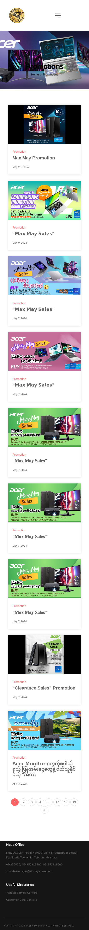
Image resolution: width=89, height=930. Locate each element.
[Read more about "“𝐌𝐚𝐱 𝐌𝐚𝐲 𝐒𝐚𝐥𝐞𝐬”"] (44, 427)
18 (65, 802)
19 (74, 802)
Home (35, 74)
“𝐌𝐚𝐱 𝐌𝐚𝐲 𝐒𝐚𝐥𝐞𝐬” (29, 460)
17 (57, 802)
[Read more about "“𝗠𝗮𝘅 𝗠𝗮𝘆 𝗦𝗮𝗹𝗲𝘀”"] (44, 200)
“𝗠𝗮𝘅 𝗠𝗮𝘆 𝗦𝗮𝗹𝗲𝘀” (33, 233)
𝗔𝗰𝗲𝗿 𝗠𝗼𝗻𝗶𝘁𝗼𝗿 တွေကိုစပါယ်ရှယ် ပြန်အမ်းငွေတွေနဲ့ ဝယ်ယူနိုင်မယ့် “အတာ (44, 769)
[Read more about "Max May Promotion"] (44, 124)
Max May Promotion (33, 157)
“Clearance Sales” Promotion (43, 688)
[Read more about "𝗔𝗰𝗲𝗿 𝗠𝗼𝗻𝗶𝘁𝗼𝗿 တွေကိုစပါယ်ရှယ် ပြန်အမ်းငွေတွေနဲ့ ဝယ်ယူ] (44, 730)
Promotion (19, 151)
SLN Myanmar (37, 925)
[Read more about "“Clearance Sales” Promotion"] (44, 654)
